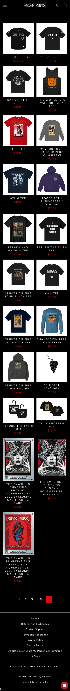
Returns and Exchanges (35, 624)
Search (35, 618)
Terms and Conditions (35, 634)
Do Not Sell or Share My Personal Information (35, 650)
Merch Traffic (41, 681)
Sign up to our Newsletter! (34, 666)
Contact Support (34, 629)
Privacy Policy (35, 640)
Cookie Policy (35, 645)
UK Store (35, 656)
